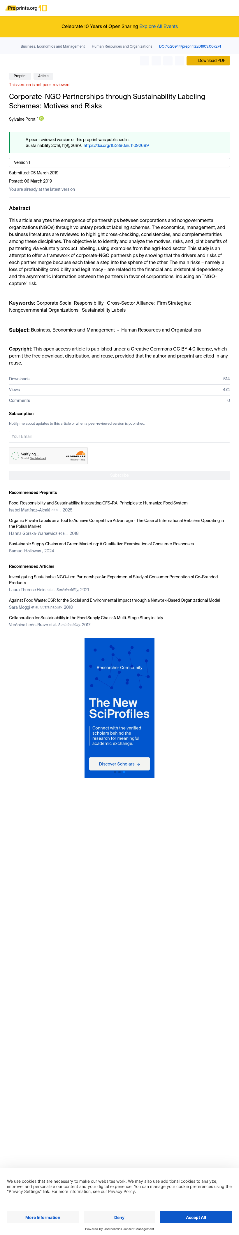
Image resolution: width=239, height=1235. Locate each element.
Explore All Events (158, 27)
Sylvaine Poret (22, 119)
